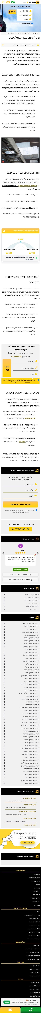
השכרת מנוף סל (35, 982)
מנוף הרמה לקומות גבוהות (32, 915)
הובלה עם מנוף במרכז (32, 690)
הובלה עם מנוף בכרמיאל (31, 772)
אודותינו (38, 884)
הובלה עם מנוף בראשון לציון (30, 763)
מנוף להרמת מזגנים (34, 922)
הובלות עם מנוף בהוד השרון (30, 766)
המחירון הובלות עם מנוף (27, 185)
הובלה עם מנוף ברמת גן (31, 769)
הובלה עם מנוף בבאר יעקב (30, 661)
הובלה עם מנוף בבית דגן (31, 705)
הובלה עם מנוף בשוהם (32, 711)
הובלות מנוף (36, 945)
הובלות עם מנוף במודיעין (31, 731)
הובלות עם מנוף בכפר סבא (30, 737)
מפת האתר (37, 905)
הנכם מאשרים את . (22, 24)
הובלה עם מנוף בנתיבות (31, 681)
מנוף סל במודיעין (35, 996)
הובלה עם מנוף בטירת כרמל (30, 780)
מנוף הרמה (37, 912)
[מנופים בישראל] (27, 2)
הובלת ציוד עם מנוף (32, 606)
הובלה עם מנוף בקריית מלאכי (29, 684)
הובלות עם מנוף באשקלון (31, 647)
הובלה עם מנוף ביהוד (32, 658)
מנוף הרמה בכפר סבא (33, 939)
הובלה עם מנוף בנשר (32, 702)
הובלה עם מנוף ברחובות (31, 644)
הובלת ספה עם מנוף (32, 603)
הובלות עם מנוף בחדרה (31, 635)
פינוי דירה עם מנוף (33, 609)
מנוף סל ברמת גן (35, 993)
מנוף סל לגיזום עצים (34, 986)
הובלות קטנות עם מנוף (31, 600)
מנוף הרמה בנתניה (34, 932)
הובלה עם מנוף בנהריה (31, 679)
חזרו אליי (7, 368)
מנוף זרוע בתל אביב (34, 976)
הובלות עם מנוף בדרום (31, 652)
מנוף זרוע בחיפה (35, 972)
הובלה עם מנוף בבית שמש (30, 719)
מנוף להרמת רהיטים (34, 918)
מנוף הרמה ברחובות (34, 935)
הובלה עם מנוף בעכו (32, 696)
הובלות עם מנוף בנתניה (31, 638)
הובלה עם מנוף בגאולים (31, 777)
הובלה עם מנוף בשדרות (31, 670)
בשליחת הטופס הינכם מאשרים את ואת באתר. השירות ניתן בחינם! (19, 381)
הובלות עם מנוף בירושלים (31, 623)
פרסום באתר (36, 891)
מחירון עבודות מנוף (34, 878)
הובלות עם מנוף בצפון (32, 673)
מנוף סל (22, 441)
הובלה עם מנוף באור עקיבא (30, 728)
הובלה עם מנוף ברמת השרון (30, 676)
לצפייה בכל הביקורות (20, 570)
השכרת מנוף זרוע (35, 966)
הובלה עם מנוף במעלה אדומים (29, 693)
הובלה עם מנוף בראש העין (30, 754)
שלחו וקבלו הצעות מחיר (20, 504)
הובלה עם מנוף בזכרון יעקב (30, 722)
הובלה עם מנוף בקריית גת (30, 713)
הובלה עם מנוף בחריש (32, 649)
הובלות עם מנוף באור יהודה (30, 760)
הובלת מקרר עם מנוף (32, 595)
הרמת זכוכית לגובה (34, 969)
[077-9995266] (13, 2)
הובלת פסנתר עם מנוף (31, 598)
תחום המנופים (30, 418)
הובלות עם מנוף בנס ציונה (30, 743)
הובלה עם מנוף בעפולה (31, 783)
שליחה (13, 11)
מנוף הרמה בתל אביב (34, 929)
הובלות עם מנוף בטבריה (31, 740)
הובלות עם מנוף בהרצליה (31, 716)
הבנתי (7, 1002)
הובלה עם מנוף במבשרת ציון (30, 725)
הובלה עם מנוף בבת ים (32, 757)
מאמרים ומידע (36, 881)
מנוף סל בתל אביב (34, 989)
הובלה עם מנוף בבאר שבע (30, 632)
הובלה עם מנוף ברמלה (31, 667)
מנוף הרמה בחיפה (35, 925)
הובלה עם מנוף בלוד (32, 664)
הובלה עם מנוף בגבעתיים (31, 751)
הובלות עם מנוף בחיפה (31, 641)
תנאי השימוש (18, 23)
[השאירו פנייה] (8, 2)
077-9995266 (16, 356)
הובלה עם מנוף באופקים (31, 687)
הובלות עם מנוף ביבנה (32, 745)
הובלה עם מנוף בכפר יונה (31, 655)
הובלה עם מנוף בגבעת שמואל (29, 708)
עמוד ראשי (37, 874)
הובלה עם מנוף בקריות (31, 629)
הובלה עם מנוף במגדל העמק (29, 699)
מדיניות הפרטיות (35, 898)
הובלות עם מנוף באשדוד (31, 734)
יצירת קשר (37, 888)
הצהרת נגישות (36, 902)
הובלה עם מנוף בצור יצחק (31, 775)
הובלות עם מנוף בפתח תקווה (30, 748)
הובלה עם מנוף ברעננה (31, 626)
